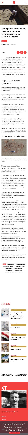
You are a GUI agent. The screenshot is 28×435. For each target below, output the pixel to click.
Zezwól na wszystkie (14, 432)
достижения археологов (20, 264)
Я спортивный (4, 409)
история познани (9, 268)
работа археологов (18, 270)
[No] (26, 428)
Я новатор (4, 41)
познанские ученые (9, 270)
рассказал (22, 88)
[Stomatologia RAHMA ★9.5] (5, 358)
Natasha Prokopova (6, 44)
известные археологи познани (8, 266)
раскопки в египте (18, 272)
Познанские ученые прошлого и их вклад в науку (21, 376)
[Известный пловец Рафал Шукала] (14, 399)
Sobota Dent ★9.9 (16, 349)
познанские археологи (18, 268)
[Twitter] (21, 52)
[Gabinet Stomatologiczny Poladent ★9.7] (5, 336)
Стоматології (13, 308)
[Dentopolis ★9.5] (5, 326)
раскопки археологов (10, 272)
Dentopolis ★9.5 (15, 328)
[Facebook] (18, 52)
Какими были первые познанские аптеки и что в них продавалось (7, 376)
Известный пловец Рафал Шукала (9, 411)
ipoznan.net (20, 69)
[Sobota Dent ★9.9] (5, 347)
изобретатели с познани (20, 266)
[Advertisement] (14, 286)
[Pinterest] (25, 52)
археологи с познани (10, 264)
